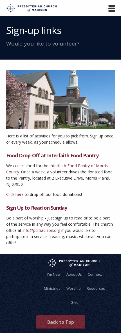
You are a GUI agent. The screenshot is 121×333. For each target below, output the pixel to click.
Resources (96, 288)
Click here (15, 194)
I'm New (53, 274)
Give (75, 302)
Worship (73, 288)
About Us (74, 274)
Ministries (52, 288)
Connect (95, 274)
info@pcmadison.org (41, 230)
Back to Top (60, 322)
